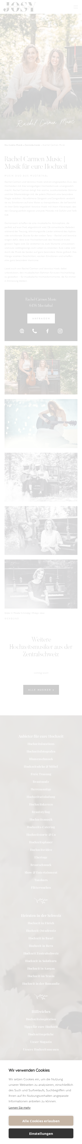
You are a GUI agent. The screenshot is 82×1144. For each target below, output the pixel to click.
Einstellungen (41, 1133)
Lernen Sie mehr (20, 1107)
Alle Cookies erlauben (41, 1121)
